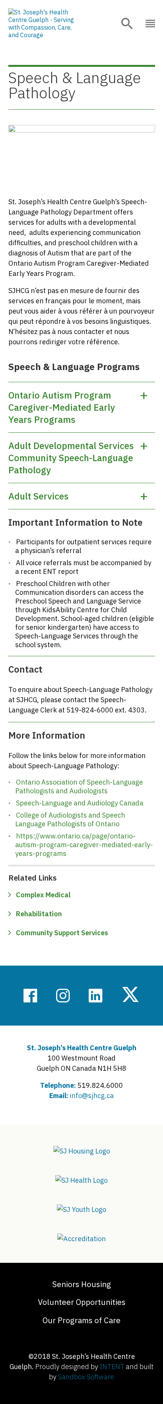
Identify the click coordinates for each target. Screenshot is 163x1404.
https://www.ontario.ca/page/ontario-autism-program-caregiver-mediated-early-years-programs (84, 845)
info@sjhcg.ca (92, 1095)
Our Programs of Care (81, 1320)
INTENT (112, 1366)
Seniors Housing (81, 1284)
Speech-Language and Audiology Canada (79, 803)
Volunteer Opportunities (81, 1302)
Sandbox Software (86, 1376)
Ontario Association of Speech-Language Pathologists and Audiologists (79, 786)
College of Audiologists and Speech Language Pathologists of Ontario (70, 819)
